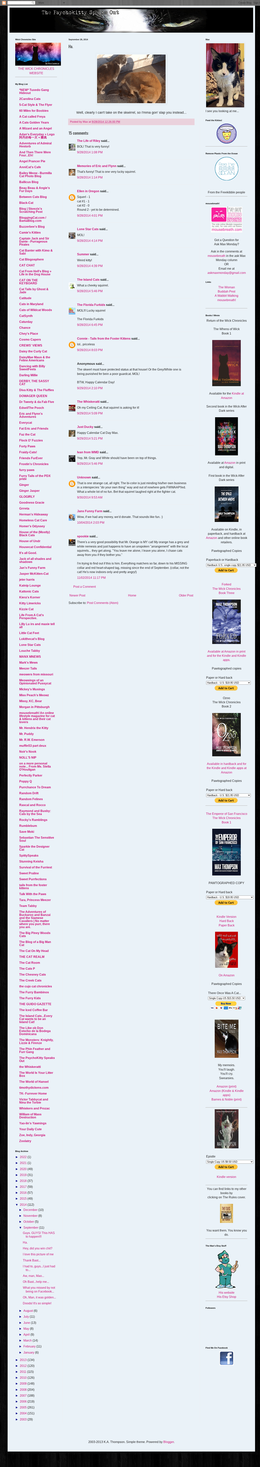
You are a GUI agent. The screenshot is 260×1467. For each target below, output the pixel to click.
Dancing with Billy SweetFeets (32, 368)
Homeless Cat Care (33, 520)
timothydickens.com (34, 1087)
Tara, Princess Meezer (35, 900)
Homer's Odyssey (32, 526)
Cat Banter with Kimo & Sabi (36, 252)
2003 (23, 1419)
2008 (23, 1389)
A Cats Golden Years (34, 122)
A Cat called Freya (32, 116)
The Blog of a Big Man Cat (35, 943)
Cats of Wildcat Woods (35, 310)
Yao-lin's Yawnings (32, 1123)
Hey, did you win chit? (37, 1248)
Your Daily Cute (30, 1129)
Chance (24, 327)
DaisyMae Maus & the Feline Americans (34, 359)
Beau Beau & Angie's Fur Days (34, 189)
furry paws (26, 470)
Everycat (25, 422)
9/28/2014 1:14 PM (90, 177)
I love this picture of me (38, 1254)
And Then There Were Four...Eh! (35, 154)
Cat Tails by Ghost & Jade (34, 291)
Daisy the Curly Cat (33, 351)
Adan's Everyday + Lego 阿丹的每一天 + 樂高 (37, 136)
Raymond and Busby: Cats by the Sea (35, 812)
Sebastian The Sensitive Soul (36, 839)
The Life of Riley (88, 140)
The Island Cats (88, 279)
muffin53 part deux (32, 745)
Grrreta (24, 508)
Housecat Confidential (35, 547)
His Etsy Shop (226, 1296)
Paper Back (226, 925)
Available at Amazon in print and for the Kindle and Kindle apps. (226, 656)
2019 (23, 1175)
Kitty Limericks (30, 603)
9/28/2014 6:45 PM (90, 324)
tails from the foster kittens (33, 886)
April (26, 1334)
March (28, 1340)
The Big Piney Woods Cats (34, 934)
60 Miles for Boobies (34, 110)
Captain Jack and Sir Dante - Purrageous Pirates (34, 241)
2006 (23, 1401)
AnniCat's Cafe (30, 167)
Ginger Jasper (29, 490)
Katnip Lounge (30, 585)
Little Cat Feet (29, 633)
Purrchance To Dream (35, 787)
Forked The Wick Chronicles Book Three (226, 589)
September (31, 1227)
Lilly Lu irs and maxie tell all (37, 625)
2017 (23, 1186)
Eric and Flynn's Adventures (31, 415)
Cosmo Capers (30, 339)
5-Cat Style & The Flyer (35, 104)
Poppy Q (25, 781)
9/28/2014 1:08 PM (90, 152)
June (27, 1322)
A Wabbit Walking (226, 295)
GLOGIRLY (27, 496)
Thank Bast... (32, 1260)
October (29, 1221)
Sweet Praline (29, 873)
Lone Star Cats (88, 229)
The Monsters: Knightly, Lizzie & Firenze (36, 1041)
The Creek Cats (30, 980)
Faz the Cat (27, 434)
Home (132, 595)
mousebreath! (226, 300)
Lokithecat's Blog (32, 639)
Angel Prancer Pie (32, 161)
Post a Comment (84, 586)
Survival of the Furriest (35, 867)
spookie (83, 536)
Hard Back (226, 921)
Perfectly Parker (30, 775)
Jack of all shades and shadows (35, 560)
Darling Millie (28, 375)
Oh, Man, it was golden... (39, 1297)
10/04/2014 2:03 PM (90, 522)
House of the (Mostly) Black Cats (34, 534)
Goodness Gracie (31, 502)
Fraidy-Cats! (28, 452)
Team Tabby (28, 906)
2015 (23, 1198)
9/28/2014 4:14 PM (90, 240)
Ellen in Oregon (88, 191)
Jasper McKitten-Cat (34, 573)
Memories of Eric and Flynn (96, 166)
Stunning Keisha (31, 861)
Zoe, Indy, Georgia (32, 1135)
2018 (23, 1180)
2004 (23, 1413)
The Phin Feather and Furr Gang (34, 1050)
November (30, 1215)
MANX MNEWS (30, 656)
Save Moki (26, 831)
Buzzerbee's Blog (32, 226)
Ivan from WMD (88, 452)
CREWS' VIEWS (30, 345)
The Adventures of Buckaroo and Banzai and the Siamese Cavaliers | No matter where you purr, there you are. (34, 919)
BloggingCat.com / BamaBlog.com (32, 219)
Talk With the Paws (32, 894)
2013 (23, 1360)
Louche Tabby (29, 650)
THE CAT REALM (31, 956)
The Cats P (27, 968)
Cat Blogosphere (31, 259)
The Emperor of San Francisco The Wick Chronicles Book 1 (226, 818)
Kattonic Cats (29, 591)
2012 (23, 1365)
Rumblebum (28, 825)
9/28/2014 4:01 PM (90, 215)
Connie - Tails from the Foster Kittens (104, 338)
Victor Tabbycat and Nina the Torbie (33, 1101)
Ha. (25, 1242)
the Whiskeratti (30, 1066)
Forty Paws (27, 446)
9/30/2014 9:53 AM (89, 497)
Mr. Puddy (26, 734)
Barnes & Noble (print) (226, 1099)
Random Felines (31, 799)
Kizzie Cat (26, 609)
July (26, 1316)
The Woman (226, 287)
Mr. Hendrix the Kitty (33, 728)
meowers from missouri (36, 674)
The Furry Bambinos (34, 992)
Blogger (168, 1442)
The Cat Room (29, 962)
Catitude (25, 298)
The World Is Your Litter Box (36, 1074)
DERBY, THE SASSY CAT (34, 382)
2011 (23, 1371)
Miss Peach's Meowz (34, 695)
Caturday (26, 321)
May (26, 1328)
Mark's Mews (28, 662)
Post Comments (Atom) (102, 602)
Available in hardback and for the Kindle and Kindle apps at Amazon (226, 768)
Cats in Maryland (31, 304)
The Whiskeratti (88, 401)
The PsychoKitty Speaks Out (37, 1059)
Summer (83, 254)
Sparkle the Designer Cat (34, 848)
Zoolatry (25, 1141)
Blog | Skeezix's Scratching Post (30, 210)
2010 (23, 1377)
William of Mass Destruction (30, 1116)
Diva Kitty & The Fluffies (36, 390)
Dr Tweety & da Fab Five (36, 402)
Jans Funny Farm (89, 511)
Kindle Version (226, 916)
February (29, 1346)
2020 (23, 1169)
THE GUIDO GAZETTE (35, 1004)
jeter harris (27, 579)
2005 (23, 1407)
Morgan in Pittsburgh (34, 707)
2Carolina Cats (30, 98)
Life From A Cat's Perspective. (31, 616)
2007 (23, 1395)
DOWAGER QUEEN (33, 396)
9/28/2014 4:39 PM (90, 266)
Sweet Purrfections (33, 879)
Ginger (24, 484)
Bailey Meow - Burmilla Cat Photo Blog (35, 174)
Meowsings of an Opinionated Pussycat (35, 682)
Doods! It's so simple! (37, 1303)
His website (226, 1292)
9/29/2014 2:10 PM (90, 388)
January (29, 1352)
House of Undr (29, 541)
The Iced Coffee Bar (33, 1010)
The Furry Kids (30, 998)
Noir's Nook (27, 751)
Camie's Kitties (30, 232)
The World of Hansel (34, 1081)
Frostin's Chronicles (34, 464)
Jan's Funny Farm (32, 567)
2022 (23, 1157)
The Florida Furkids (91, 304)
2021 (23, 1163)
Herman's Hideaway (33, 514)
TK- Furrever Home (33, 1093)
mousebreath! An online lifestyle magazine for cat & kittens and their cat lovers (37, 717)
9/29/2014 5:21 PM (90, 438)
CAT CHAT (27, 265)
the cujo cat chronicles (35, 986)
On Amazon (226, 975)
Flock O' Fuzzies (31, 440)
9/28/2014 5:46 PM (90, 291)
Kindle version (226, 1176)
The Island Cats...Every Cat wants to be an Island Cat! (35, 1019)
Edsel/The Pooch (31, 407)
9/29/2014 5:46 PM (90, 463)
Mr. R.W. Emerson (32, 739)
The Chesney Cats (32, 974)
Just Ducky (85, 426)
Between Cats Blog (33, 197)
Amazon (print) (226, 1086)
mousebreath (216, 255)
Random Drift (28, 793)
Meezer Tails (28, 668)
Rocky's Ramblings (33, 820)
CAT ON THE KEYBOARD (28, 282)
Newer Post (77, 595)
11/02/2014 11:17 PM (91, 577)
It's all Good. (28, 553)
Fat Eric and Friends (33, 428)
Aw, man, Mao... (33, 1275)
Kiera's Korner (29, 597)
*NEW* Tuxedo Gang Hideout (34, 91)
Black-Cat (26, 202)
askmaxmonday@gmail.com (226, 272)
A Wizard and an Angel (35, 128)
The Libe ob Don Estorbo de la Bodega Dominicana (35, 1031)
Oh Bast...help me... (36, 1281)
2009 (23, 1383)
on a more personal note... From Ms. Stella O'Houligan (35, 766)
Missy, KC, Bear (30, 701)
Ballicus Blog (28, 182)
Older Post (186, 595)
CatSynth (26, 316)
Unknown (84, 477)
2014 (23, 1204)
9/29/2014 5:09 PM (90, 413)
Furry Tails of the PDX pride (35, 477)
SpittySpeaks (28, 855)
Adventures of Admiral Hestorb (35, 145)
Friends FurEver (31, 458)
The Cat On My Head (34, 951)
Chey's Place (28, 333)
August (28, 1310)
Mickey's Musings (32, 689)
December (30, 1209)
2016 (23, 1192)
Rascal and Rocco (32, 805)
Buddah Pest (226, 291)
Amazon (229, 462)
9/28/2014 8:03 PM (90, 350)
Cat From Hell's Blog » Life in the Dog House (35, 273)
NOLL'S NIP (27, 757)
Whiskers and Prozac (34, 1108)
